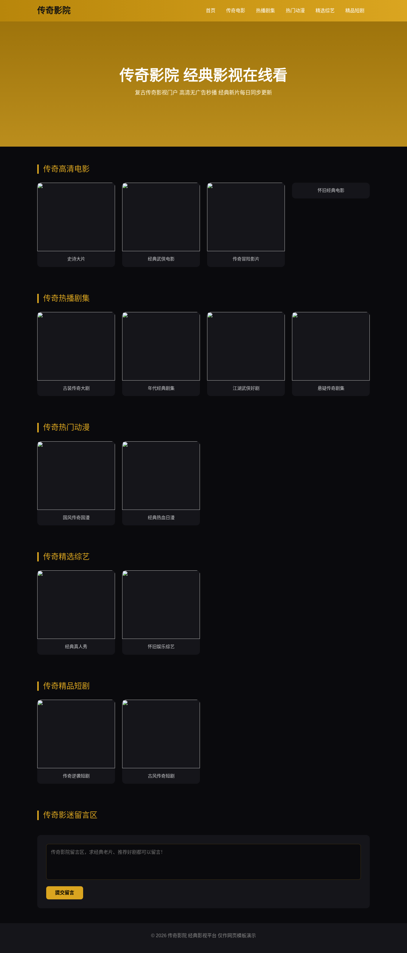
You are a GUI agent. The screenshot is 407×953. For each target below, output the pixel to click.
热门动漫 (295, 10)
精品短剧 (354, 10)
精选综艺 (325, 10)
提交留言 (64, 892)
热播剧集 (265, 10)
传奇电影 (235, 10)
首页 (210, 10)
